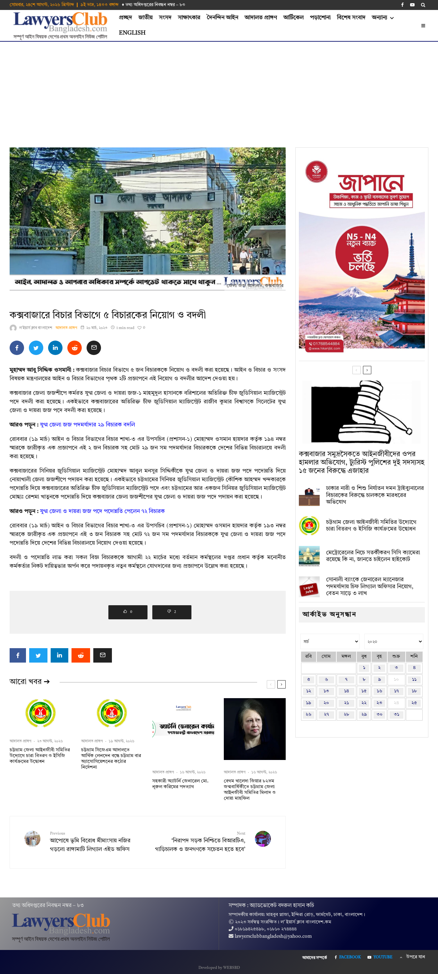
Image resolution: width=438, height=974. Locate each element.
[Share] (17, 348)
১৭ (396, 691)
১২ (308, 691)
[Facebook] (402, 5)
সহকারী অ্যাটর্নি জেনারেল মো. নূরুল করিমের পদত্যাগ (180, 784)
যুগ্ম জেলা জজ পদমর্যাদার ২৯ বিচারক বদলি (87, 425)
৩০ (379, 714)
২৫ (414, 703)
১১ (414, 679)
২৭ (326, 714)
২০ (326, 703)
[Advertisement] (219, 90)
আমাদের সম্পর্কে (314, 958)
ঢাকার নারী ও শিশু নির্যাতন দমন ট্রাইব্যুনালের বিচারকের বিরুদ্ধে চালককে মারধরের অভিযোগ (375, 495)
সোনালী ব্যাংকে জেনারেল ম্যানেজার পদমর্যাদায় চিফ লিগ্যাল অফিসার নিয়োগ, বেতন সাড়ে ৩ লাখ (369, 586)
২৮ (346, 714)
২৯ (364, 714)
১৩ (326, 691)
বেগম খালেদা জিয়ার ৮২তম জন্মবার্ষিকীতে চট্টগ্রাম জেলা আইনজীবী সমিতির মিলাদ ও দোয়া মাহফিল (250, 790)
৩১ (396, 714)
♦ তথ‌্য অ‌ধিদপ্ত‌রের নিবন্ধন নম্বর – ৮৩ (153, 5)
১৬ (379, 691)
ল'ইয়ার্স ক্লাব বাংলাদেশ (35, 328)
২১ (346, 703)
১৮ (414, 691)
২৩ (379, 703)
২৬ (308, 714)
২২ (363, 703)
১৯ (308, 703)
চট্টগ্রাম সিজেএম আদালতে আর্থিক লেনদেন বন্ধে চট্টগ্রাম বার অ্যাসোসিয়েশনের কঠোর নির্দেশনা (111, 759)
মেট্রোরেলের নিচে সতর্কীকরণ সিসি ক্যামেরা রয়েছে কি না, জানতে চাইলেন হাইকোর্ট (373, 556)
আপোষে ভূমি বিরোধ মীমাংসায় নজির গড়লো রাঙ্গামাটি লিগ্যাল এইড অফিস (90, 842)
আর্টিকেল (293, 18)
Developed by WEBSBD (219, 968)
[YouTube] (412, 5)
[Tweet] (36, 348)
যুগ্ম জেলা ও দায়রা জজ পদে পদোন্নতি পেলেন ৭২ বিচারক (102, 511)
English (132, 33)
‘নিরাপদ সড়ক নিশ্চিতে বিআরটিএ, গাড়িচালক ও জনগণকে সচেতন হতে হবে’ (200, 842)
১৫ (363, 691)
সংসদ (165, 18)
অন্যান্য (379, 18)
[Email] (94, 348)
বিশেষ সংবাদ (351, 18)
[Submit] (74, 348)
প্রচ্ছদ (125, 18)
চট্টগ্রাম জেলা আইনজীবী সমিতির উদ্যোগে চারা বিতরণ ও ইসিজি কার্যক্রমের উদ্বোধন (40, 756)
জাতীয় (146, 18)
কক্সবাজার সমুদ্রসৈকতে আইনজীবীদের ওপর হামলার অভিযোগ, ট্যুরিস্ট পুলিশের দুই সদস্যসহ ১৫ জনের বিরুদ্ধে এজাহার (362, 463)
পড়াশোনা (320, 18)
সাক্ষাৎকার (189, 18)
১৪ (346, 691)
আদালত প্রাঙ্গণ (261, 18)
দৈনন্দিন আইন (222, 18)
